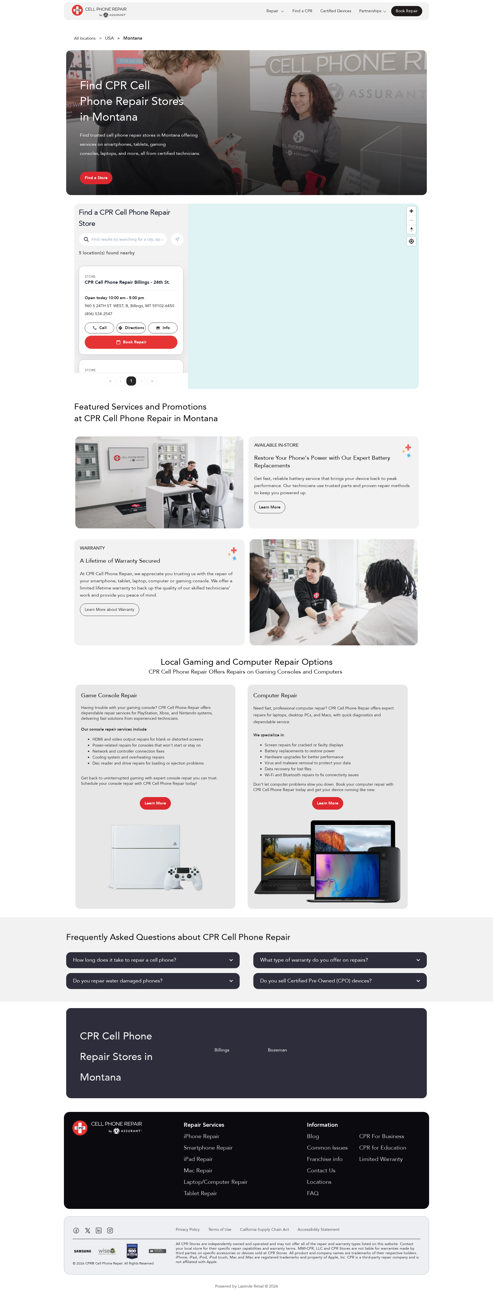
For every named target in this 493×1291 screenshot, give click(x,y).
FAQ (313, 1193)
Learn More (269, 507)
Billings (222, 1050)
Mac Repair (198, 1170)
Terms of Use (219, 1229)
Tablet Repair (200, 1193)
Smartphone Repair (208, 1148)
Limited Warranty (381, 1159)
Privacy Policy (188, 1229)
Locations (319, 1182)
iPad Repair (198, 1159)
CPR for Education (382, 1148)
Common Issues (327, 1148)
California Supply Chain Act (264, 1229)
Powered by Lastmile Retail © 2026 (246, 1286)
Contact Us (321, 1170)
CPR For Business (381, 1136)
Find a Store (96, 178)
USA (109, 38)
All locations (85, 38)
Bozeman (277, 1050)
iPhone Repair (201, 1136)
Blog (313, 1136)
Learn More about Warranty (109, 609)
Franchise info (325, 1159)
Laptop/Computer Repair (216, 1182)
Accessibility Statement (319, 1229)
